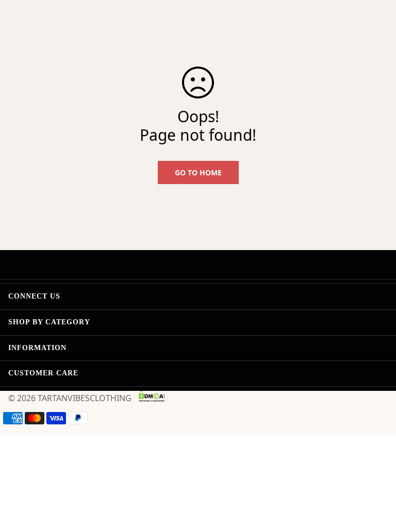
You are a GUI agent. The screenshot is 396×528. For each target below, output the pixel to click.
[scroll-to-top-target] (376, 472)
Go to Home (198, 172)
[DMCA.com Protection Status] (151, 396)
